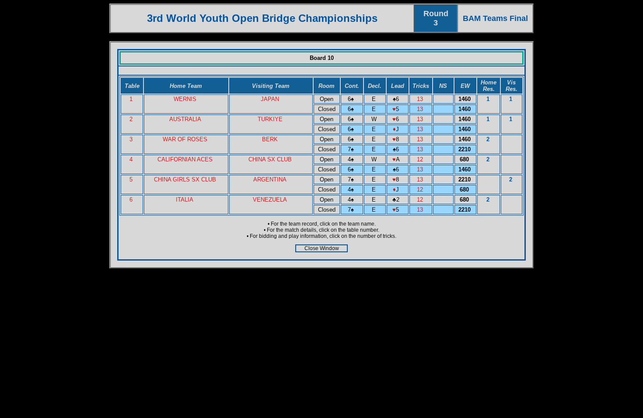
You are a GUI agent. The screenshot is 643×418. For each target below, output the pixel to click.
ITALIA (185, 199)
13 (421, 99)
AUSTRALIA (185, 119)
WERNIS (185, 99)
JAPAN (270, 99)
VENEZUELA (270, 199)
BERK (270, 139)
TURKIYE (270, 119)
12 (421, 159)
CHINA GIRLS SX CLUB (185, 179)
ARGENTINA (270, 179)
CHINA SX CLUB (270, 159)
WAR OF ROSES (185, 139)
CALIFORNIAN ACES (185, 159)
